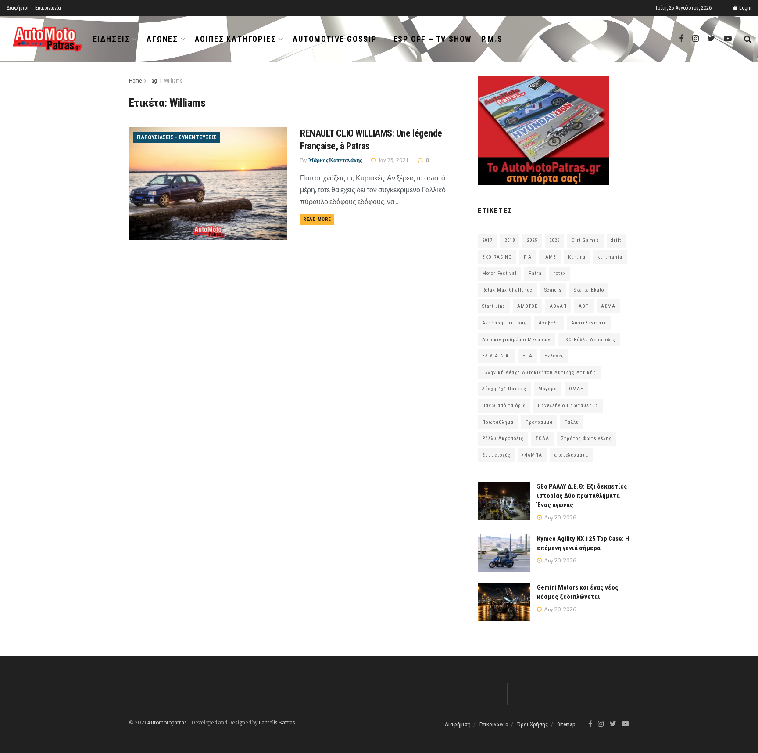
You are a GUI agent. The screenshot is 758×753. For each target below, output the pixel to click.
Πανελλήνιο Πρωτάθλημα (568, 405)
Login (744, 8)
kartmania (609, 257)
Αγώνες (162, 38)
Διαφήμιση (18, 8)
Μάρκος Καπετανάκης (335, 160)
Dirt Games (585, 240)
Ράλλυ (572, 422)
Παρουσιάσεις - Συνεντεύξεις (176, 137)
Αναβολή (549, 323)
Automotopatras (167, 723)
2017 (487, 240)
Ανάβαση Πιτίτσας (504, 323)
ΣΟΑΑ (542, 438)
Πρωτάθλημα (498, 422)
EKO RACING (497, 257)
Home (135, 81)
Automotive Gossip (335, 38)
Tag (153, 81)
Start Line (493, 306)
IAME (549, 257)
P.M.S (492, 38)
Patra (535, 273)
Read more (317, 219)
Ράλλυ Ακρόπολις (503, 438)
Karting (577, 257)
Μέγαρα (547, 389)
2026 (554, 240)
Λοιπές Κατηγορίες (235, 38)
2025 (532, 240)
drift (616, 240)
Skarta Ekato (589, 290)
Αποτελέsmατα (589, 323)
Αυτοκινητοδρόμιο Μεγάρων (516, 339)
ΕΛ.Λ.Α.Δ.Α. (496, 356)
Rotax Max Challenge (507, 290)
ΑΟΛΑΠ (558, 306)
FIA (528, 257)
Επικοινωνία (48, 8)
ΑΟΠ (584, 306)
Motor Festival (499, 273)
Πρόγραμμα (539, 422)
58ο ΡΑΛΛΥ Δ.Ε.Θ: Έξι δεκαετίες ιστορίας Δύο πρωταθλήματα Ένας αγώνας (582, 496)
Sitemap (566, 724)
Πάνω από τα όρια (504, 405)
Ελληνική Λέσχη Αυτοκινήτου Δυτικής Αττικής (539, 372)
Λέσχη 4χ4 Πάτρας (504, 389)
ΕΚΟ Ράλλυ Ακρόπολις (588, 339)
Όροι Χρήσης (532, 724)
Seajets (553, 290)
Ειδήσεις (111, 38)
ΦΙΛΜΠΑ (532, 455)
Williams (173, 81)
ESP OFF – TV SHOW (432, 38)
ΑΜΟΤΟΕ (527, 306)
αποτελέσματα (571, 455)
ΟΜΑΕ (576, 389)
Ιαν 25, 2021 (392, 160)
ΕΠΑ (527, 356)
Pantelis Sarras (276, 723)
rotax (560, 273)
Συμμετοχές (496, 455)
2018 (509, 240)
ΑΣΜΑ (608, 306)
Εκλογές (554, 356)
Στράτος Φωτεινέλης (586, 438)
